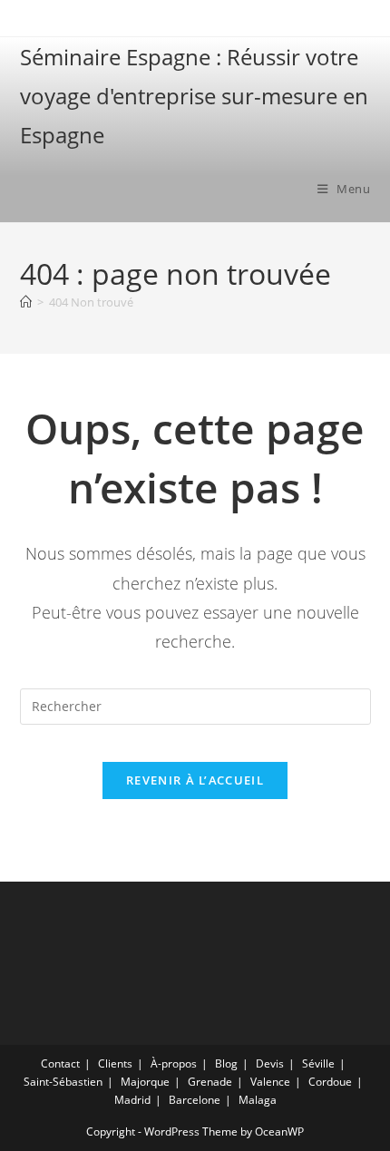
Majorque (145, 1081)
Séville (318, 1063)
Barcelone (194, 1099)
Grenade (210, 1081)
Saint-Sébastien (63, 1081)
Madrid (132, 1099)
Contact (60, 1063)
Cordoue (330, 1081)
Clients (115, 1063)
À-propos (174, 1063)
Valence (270, 1081)
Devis (270, 1063)
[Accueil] (26, 302)
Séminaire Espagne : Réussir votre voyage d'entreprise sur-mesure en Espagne (194, 96)
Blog (226, 1063)
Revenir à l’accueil (195, 780)
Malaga (258, 1099)
